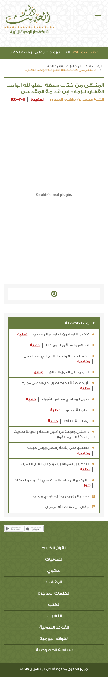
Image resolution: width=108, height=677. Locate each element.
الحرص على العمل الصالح (61, 372)
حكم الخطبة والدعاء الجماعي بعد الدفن (57, 358)
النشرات (54, 616)
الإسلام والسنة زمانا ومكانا (59, 345)
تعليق (38, 372)
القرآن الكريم (54, 548)
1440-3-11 (18, 99)
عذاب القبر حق (69, 410)
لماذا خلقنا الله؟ (68, 421)
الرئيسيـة (95, 66)
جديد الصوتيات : (85, 52)
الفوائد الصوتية (54, 627)
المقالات (54, 582)
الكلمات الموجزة (54, 593)
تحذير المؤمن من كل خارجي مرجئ (61, 496)
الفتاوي (54, 570)
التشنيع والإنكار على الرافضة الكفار (54, 52)
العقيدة (37, 99)
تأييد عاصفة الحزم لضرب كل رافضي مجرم (56, 385)
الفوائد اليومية (54, 638)
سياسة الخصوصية (54, 650)
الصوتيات (54, 559)
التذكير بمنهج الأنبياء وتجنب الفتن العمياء (55, 466)
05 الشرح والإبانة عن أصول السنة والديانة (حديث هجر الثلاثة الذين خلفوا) (54, 434)
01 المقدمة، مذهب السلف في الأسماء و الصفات (52, 482)
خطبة (22, 334)
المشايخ (75, 66)
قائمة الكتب (54, 66)
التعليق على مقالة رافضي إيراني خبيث (58, 450)
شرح (87, 485)
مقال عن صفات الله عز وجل (67, 507)
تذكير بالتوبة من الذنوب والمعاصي (53, 334)
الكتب (54, 604)
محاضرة (83, 361)
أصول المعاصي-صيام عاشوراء (57, 399)
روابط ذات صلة (77, 323)
